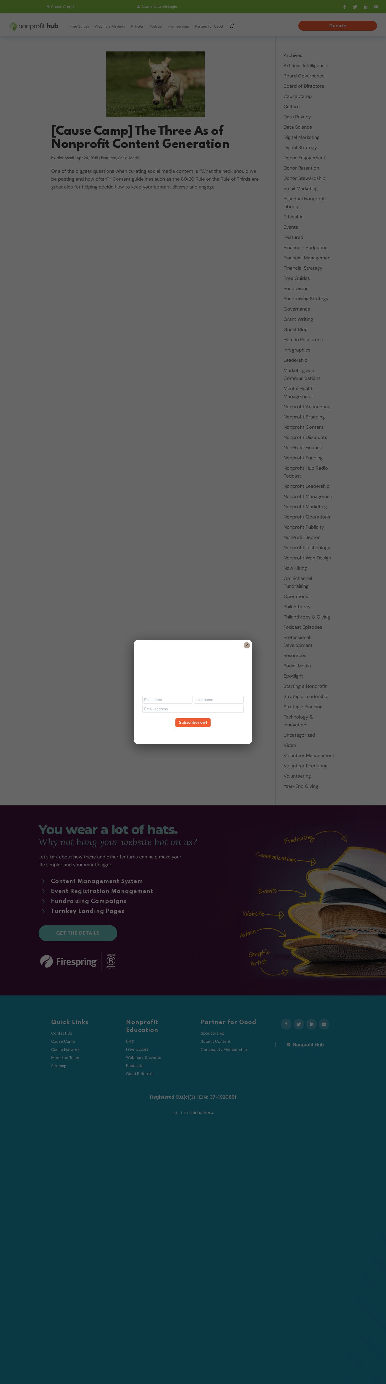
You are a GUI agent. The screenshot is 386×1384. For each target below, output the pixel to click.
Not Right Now (193, 732)
